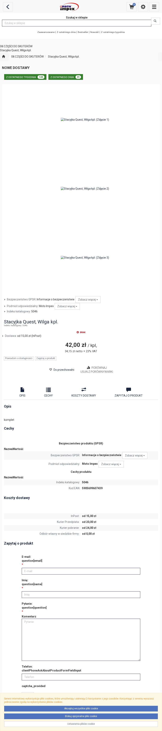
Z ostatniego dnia (66, 32)
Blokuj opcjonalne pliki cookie (81, 716)
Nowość (94, 32)
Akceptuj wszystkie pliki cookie (81, 708)
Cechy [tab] (48, 395)
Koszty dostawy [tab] (84, 395)
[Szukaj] (155, 21)
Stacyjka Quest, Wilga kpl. (63, 56)
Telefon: (51, 668)
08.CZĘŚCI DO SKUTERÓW (27, 56)
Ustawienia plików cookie (81, 724)
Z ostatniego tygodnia (113, 32)
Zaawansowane (46, 32)
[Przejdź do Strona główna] (3, 56)
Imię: (32, 582)
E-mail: (32, 558)
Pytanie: (34, 605)
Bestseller (83, 32)
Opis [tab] (22, 395)
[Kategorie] (154, 6)
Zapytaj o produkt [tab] (129, 395)
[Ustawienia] (143, 6)
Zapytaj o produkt (45, 358)
